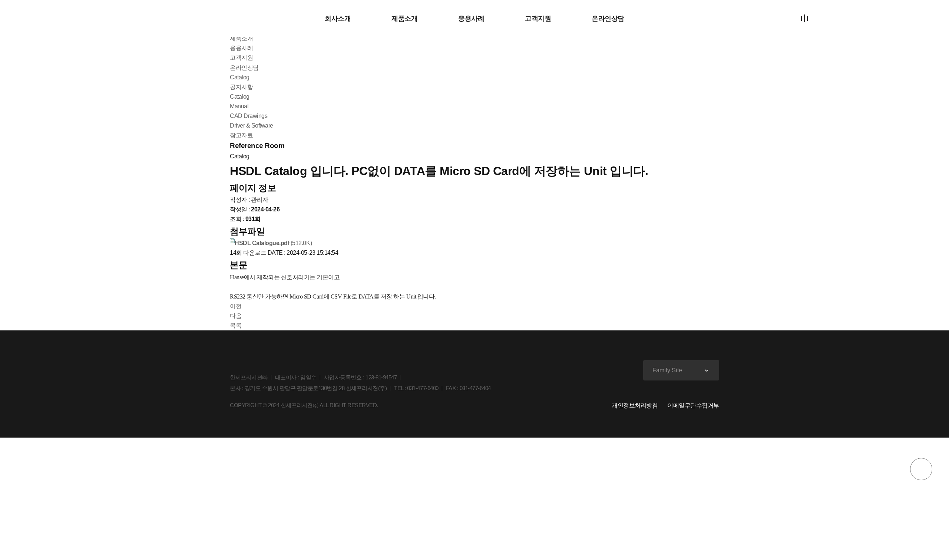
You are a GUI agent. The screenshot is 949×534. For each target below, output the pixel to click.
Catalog (239, 96)
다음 (235, 316)
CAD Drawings (248, 116)
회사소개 (338, 18)
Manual (239, 106)
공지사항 (241, 87)
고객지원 (538, 18)
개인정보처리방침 (635, 405)
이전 (235, 306)
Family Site (667, 370)
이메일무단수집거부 (693, 405)
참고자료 (241, 135)
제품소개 (404, 18)
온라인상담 (608, 18)
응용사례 (471, 18)
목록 (235, 325)
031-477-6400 (422, 388)
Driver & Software (251, 125)
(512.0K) (273, 243)
